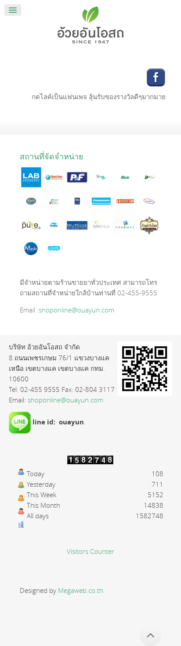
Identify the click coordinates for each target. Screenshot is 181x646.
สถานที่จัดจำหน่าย (51, 156)
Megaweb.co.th (80, 590)
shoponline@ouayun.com (76, 309)
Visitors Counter (90, 551)
